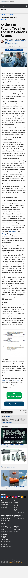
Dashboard (16, 502)
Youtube (7, 497)
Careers (16, 531)
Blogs (15, 509)
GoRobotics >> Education (7, 14)
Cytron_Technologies (11, 467)
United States (12, 562)
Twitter (10, 497)
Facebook (5, 497)
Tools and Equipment (5, 541)
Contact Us (16, 516)
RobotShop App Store (6, 546)
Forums (16, 504)
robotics (16, 43)
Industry (7, 40)
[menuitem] (14, 9)
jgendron (9, 445)
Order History (4, 505)
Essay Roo (16, 380)
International (16, 564)
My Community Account (6, 502)
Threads (19, 497)
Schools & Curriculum (15, 40)
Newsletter (2, 497)
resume (13, 43)
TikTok (25, 497)
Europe (7, 564)
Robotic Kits (3, 536)
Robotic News (4, 19)
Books (2, 543)
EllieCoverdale (21, 39)
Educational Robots (5, 539)
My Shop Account (5, 504)
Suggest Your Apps (5, 520)
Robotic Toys (4, 538)
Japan (11, 564)
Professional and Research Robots (9, 17)
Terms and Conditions (19, 512)
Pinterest (13, 497)
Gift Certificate (4, 544)
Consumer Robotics (5, 12)
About (15, 527)
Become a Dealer (4, 516)
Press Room (17, 529)
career (8, 43)
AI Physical (3, 9)
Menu (4, 6)
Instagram (16, 497)
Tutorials (16, 505)
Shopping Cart (4, 507)
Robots (15, 507)
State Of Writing (12, 231)
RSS (22, 497)
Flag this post (24, 410)
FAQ (15, 510)
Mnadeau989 (9, 488)
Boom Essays (6, 380)
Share (20, 49)
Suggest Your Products (6, 518)
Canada (17, 562)
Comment (14, 49)
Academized (18, 385)
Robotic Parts (4, 534)
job (10, 43)
